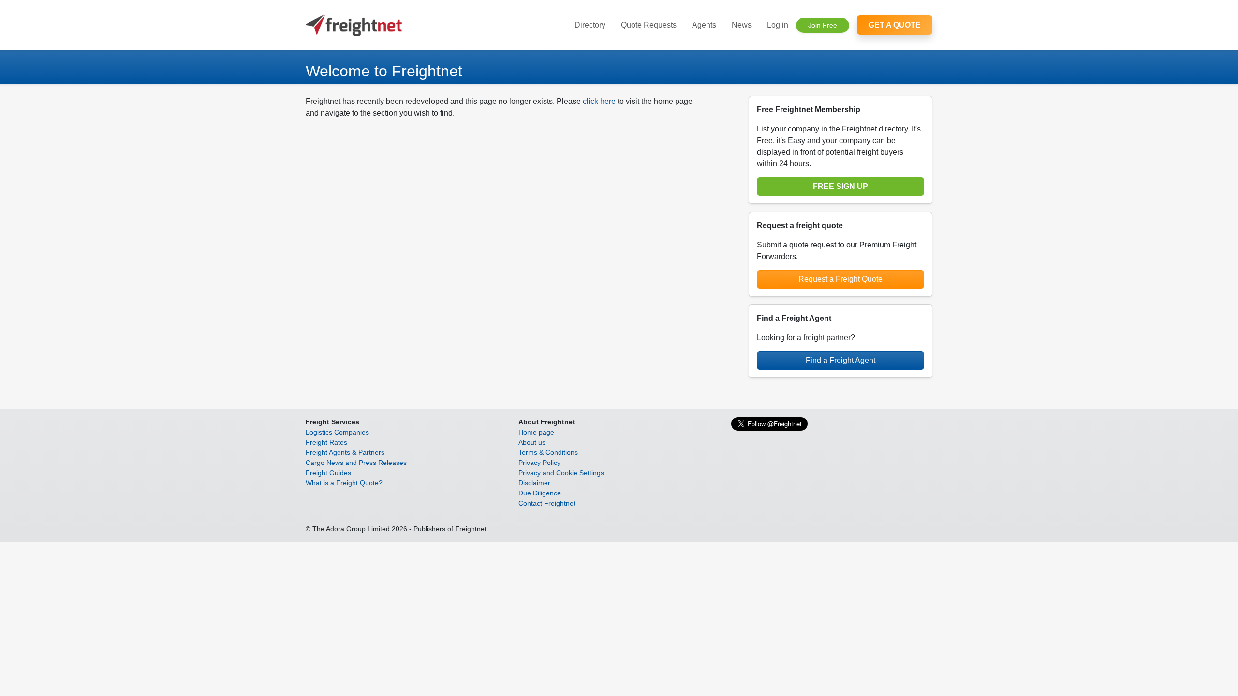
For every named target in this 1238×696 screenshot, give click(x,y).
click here (599, 101)
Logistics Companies (337, 432)
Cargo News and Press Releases (356, 462)
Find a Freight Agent (840, 360)
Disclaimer (534, 483)
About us (531, 442)
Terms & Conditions (548, 452)
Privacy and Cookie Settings (561, 473)
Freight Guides (328, 473)
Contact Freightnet (546, 503)
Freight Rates (326, 442)
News (742, 25)
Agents (704, 25)
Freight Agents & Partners (345, 452)
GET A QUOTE (895, 25)
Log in (777, 25)
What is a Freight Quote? (344, 483)
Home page (536, 432)
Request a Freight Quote (840, 279)
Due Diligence (539, 493)
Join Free (822, 25)
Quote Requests (649, 25)
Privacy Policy (539, 462)
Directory (590, 25)
